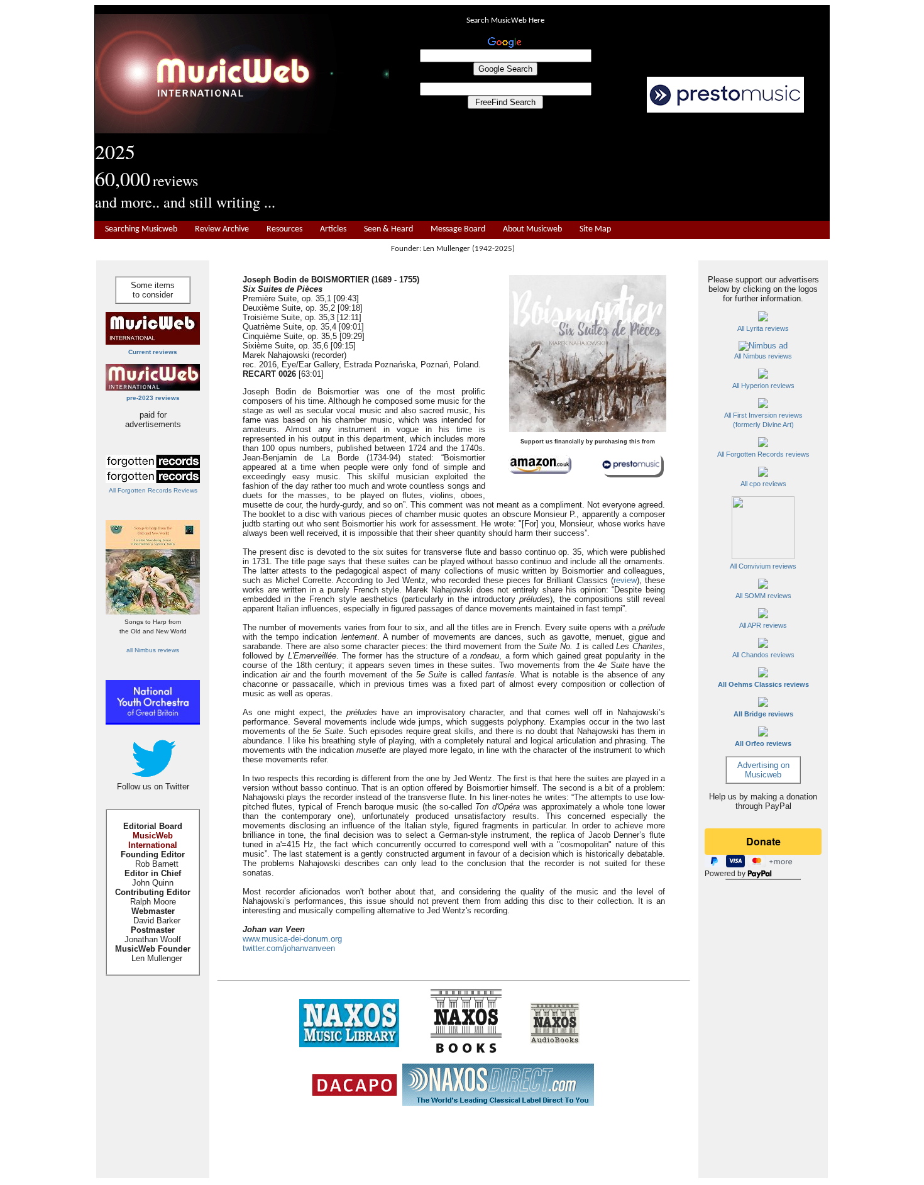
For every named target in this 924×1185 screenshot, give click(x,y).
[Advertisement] (610, 167)
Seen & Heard (388, 229)
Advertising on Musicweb (763, 769)
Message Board (458, 229)
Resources (284, 229)
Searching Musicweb (141, 229)
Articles (333, 229)
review (625, 580)
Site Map (595, 229)
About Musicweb (532, 229)
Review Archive (222, 229)
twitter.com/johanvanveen (289, 948)
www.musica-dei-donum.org (292, 938)
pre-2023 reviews (153, 397)
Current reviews (152, 351)
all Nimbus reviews (152, 650)
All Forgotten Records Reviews (153, 490)
